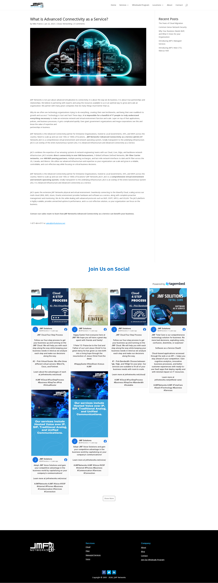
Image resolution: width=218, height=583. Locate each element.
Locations (157, 5)
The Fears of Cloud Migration (171, 23)
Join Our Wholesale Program (152, 559)
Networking (67, 24)
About (169, 5)
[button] (50, 338)
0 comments (79, 24)
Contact (179, 5)
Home (113, 5)
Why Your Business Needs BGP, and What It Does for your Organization (172, 34)
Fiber (88, 551)
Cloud (59, 24)
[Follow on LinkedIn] (114, 572)
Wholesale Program (140, 5)
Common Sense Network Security (173, 27)
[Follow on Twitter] (109, 572)
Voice (88, 559)
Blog (143, 551)
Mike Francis (38, 24)
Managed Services (93, 555)
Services (122, 5)
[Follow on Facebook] (104, 572)
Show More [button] (109, 498)
